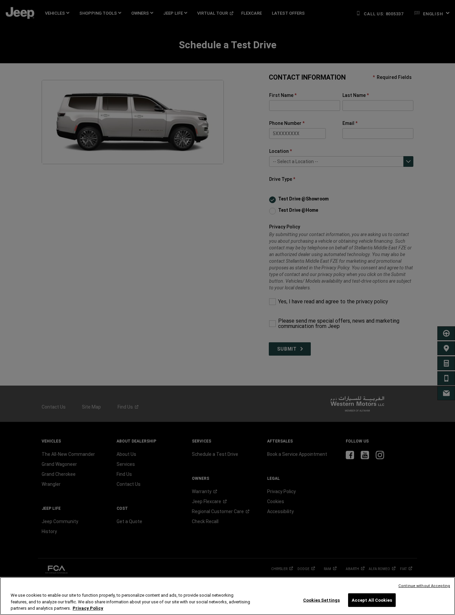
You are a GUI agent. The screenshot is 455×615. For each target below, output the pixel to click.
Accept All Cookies (372, 599)
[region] (227, 596)
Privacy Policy (88, 608)
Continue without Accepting (424, 586)
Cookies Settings (321, 599)
